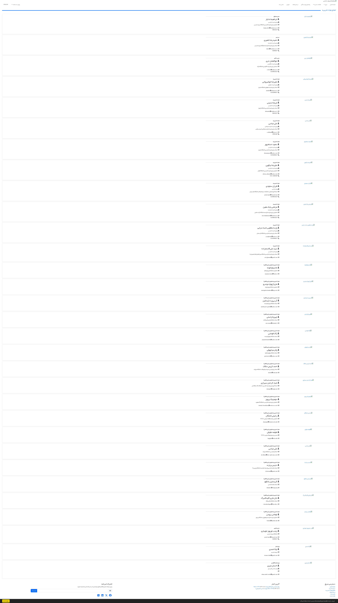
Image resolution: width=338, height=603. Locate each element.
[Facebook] (110, 596)
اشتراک (34, 590)
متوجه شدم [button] (6, 601)
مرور (326, 4)
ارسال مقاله (295, 4)
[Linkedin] (102, 596)
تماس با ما (281, 4)
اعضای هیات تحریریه (330, 590)
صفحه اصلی (332, 4)
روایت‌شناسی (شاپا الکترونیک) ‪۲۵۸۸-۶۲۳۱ (266, 586)
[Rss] (98, 596)
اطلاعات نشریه (317, 4)
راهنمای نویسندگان (305, 4)
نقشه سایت (332, 596)
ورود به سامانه (16, 4)
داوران (288, 4)
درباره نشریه (332, 588)
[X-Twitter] (106, 596)
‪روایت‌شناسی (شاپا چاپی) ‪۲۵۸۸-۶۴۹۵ (265, 588)
